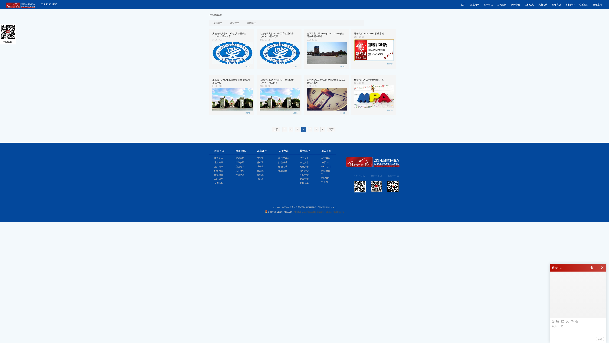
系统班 (260, 166)
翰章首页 (219, 150)
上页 (276, 129)
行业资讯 (240, 162)
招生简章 (474, 4)
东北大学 (217, 23)
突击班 (260, 170)
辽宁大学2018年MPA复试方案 (369, 79)
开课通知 (597, 4)
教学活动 (240, 170)
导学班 (260, 158)
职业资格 (282, 170)
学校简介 (570, 4)
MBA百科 (325, 177)
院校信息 (529, 4)
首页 (463, 4)
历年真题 (556, 4)
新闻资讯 (502, 4)
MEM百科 (326, 166)
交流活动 (240, 166)
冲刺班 (260, 179)
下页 (331, 129)
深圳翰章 (218, 179)
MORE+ (248, 67)
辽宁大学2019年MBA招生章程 (369, 33)
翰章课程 (488, 4)
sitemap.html (331, 212)
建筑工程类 (283, 158)
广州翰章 (218, 170)
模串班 (260, 175)
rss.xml (341, 212)
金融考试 (282, 166)
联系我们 (583, 4)
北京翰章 (218, 162)
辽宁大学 (234, 23)
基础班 (260, 162)
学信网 (324, 182)
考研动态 (240, 175)
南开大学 (304, 166)
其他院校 (251, 23)
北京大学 (304, 179)
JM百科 (325, 162)
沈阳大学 (304, 175)
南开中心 (515, 4)
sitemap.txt (319, 212)
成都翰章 (218, 175)
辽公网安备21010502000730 (279, 212)
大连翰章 (218, 183)
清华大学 (304, 170)
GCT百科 (325, 158)
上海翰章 (218, 166)
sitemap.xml (308, 212)
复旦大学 (304, 183)
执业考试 (542, 4)
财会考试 (282, 162)
